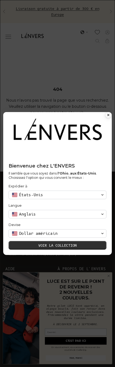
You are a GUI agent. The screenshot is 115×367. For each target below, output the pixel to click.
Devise (15, 225)
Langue (15, 205)
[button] (57, 195)
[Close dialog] (108, 115)
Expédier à (18, 186)
